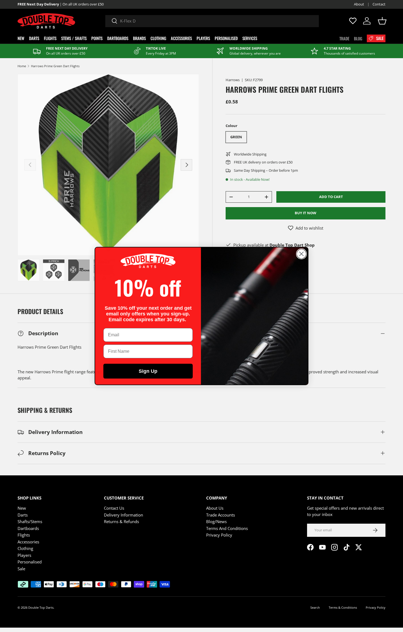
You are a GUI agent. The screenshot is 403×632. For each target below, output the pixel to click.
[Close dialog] (301, 254)
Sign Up (148, 371)
